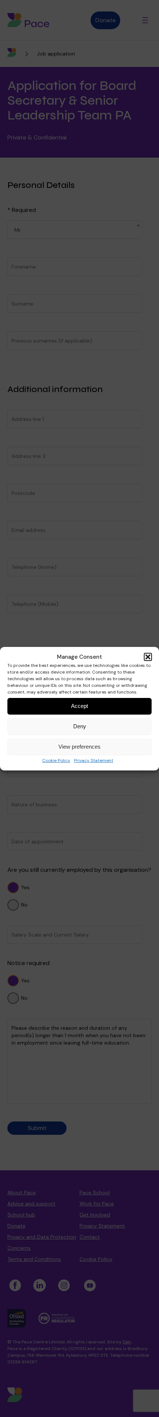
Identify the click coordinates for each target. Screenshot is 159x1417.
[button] (148, 657)
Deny (79, 726)
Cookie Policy (56, 760)
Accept (79, 706)
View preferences (79, 746)
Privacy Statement (93, 760)
